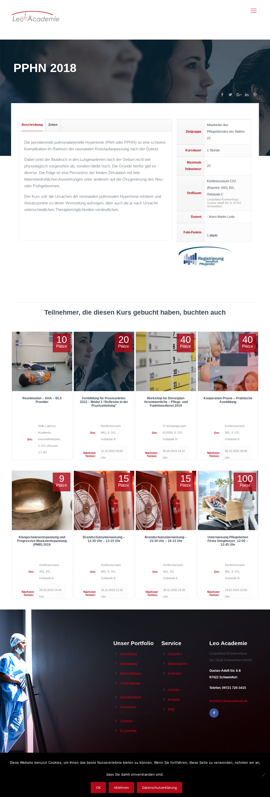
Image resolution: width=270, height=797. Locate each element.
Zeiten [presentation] (52, 125)
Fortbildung (128, 664)
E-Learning (128, 731)
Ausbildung (128, 654)
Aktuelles (175, 654)
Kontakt (174, 700)
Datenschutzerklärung (159, 787)
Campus (126, 721)
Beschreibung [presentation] (32, 125)
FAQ (171, 709)
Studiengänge (130, 683)
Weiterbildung (130, 673)
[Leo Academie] (35, 10)
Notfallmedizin (130, 697)
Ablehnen (121, 787)
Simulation (128, 707)
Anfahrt (173, 690)
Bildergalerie (177, 664)
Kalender (175, 673)
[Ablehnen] (263, 774)
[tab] (32, 125)
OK (98, 787)
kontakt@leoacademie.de (228, 701)
